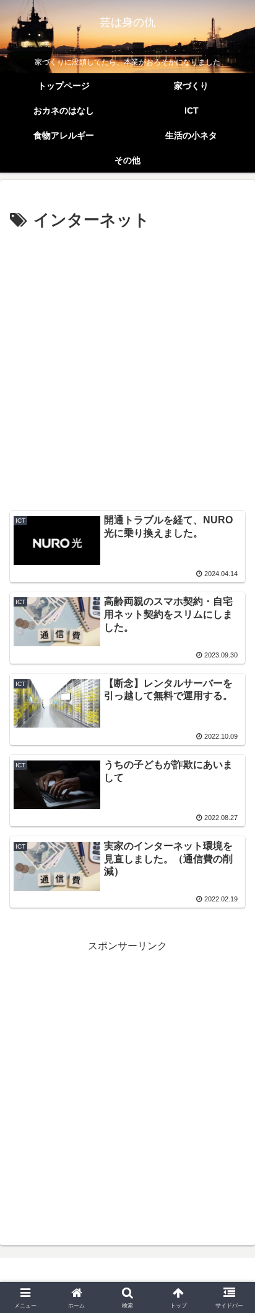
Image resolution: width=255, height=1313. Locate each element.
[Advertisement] (127, 369)
